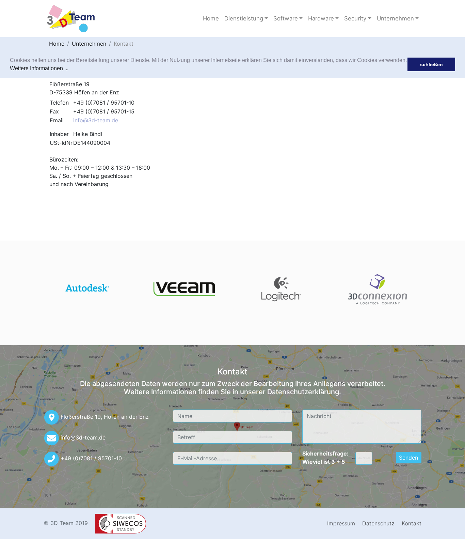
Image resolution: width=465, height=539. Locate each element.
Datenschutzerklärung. (304, 392)
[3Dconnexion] (378, 289)
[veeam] (184, 289)
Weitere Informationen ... (39, 68)
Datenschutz (378, 523)
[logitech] (281, 289)
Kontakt (123, 43)
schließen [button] (431, 64)
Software (285, 18)
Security (355, 18)
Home (211, 18)
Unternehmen (395, 18)
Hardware (321, 18)
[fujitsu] (87, 289)
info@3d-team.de (95, 120)
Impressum (341, 523)
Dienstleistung (243, 18)
